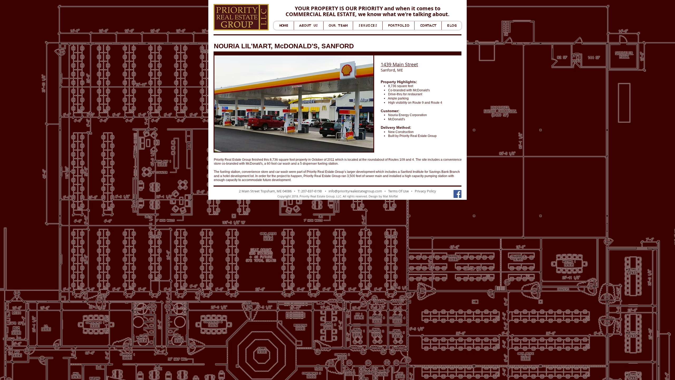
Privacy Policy (425, 191)
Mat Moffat (390, 196)
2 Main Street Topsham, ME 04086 (265, 191)
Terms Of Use (398, 191)
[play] (362, 147)
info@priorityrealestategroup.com (355, 191)
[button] (294, 104)
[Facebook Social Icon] (457, 194)
